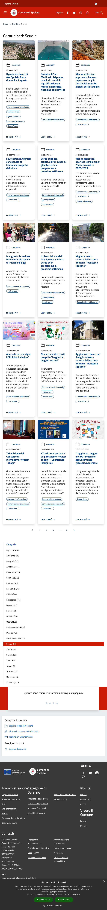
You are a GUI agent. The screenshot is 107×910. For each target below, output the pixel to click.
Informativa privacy (62, 848)
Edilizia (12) (11, 594)
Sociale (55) (11, 654)
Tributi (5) (10, 665)
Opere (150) (11, 621)
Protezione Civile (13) (15, 638)
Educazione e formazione (65, 794)
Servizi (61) (11, 649)
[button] (53, 905)
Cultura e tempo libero (38, 803)
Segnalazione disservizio (38, 848)
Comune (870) (12, 577)
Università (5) (12, 676)
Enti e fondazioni (9, 808)
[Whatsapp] (86, 12)
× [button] (104, 881)
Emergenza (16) (13, 599)
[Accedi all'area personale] (95, 3)
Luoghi (83, 821)
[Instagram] (79, 12)
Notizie (83, 794)
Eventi (83, 825)
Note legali (59, 852)
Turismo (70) (11, 671)
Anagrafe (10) (12, 561)
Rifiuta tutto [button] (64, 899)
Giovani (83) (11, 605)
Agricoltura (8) (12, 550)
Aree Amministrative (11, 799)
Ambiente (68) (12, 555)
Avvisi (83, 804)
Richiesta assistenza (37, 857)
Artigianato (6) (12, 566)
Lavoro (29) (11, 610)
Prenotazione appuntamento (34, 841)
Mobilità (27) (11, 616)
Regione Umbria (11, 3)
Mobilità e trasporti (36, 812)
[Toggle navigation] (5, 12)
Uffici (4, 804)
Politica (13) (11, 632)
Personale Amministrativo (13, 818)
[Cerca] (101, 12)
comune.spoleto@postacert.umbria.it (19, 878)
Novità (15, 23)
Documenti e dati (9, 822)
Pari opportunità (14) (15, 627)
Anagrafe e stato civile (38, 798)
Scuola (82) (11, 643)
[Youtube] (73, 12)
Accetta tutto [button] (43, 900)
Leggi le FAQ (33, 852)
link (78, 894)
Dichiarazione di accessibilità (61, 859)
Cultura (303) (12, 583)
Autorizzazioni (60, 799)
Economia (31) (12, 588)
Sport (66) (10, 660)
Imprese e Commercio (37, 808)
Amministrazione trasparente (61, 841)
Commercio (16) (13, 572)
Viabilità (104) (12, 682)
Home (5, 23)
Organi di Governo (10, 794)
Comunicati (16, 65)
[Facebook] (66, 12)
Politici (5, 813)
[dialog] (53, 894)
